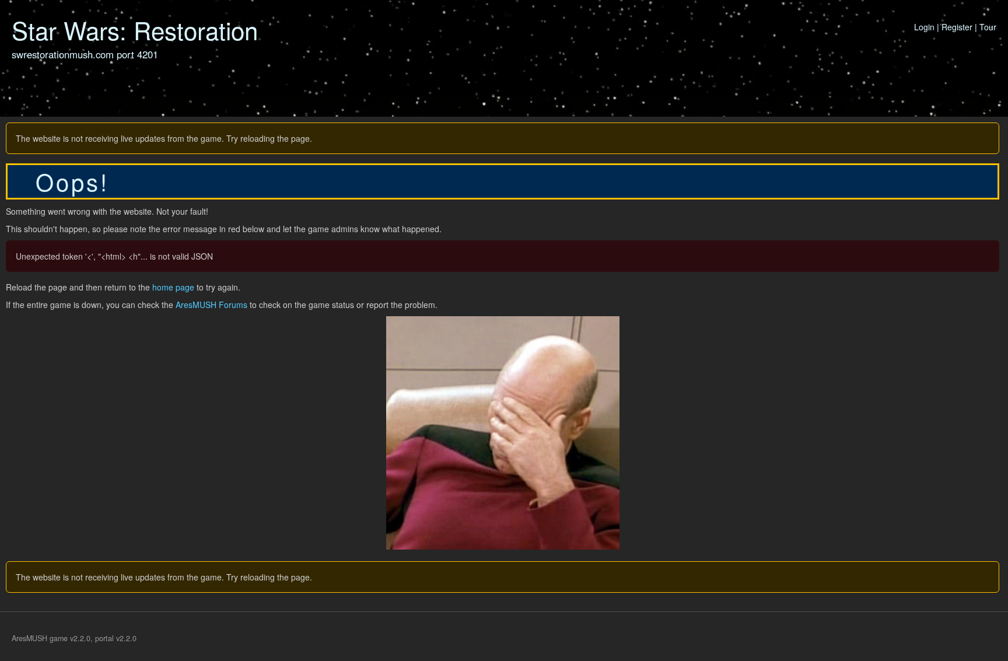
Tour (987, 27)
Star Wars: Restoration (135, 29)
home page (173, 287)
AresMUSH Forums (211, 304)
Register (957, 27)
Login (924, 27)
